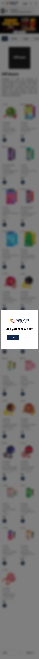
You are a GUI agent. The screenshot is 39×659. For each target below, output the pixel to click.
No (26, 337)
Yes (13, 337)
